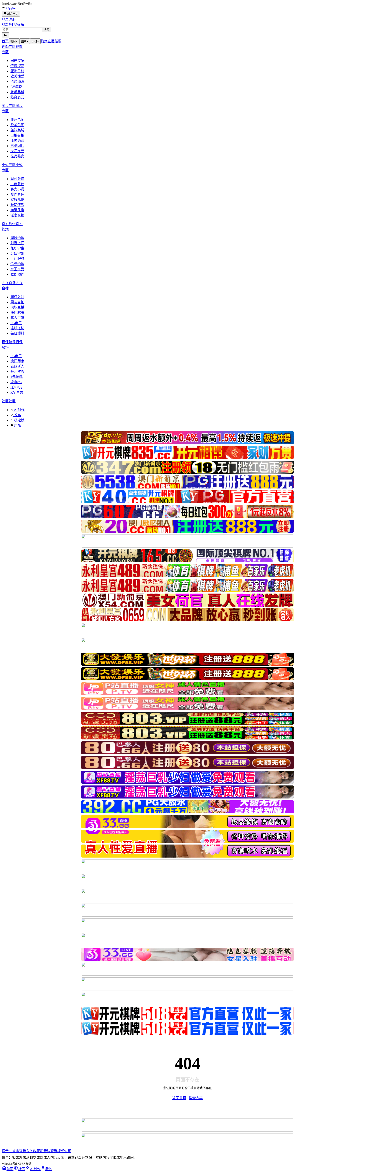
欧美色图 (17, 125)
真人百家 (17, 318)
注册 (12, 19)
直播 (51, 41)
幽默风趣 (17, 210)
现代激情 (17, 179)
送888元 (16, 387)
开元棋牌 (17, 371)
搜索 (46, 29)
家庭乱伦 (17, 199)
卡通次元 (17, 151)
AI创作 (19, 410)
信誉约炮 (17, 264)
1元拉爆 (16, 377)
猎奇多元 (17, 97)
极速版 (19, 420)
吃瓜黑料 (17, 92)
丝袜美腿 (17, 130)
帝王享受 (17, 269)
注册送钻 (17, 328)
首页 (5, 41)
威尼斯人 (17, 366)
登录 (5, 19)
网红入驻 (17, 297)
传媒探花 (17, 66)
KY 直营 (16, 392)
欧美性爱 (17, 76)
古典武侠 (17, 184)
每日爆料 (17, 333)
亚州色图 (17, 120)
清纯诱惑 (17, 140)
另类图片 (17, 146)
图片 (24, 41)
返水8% (16, 382)
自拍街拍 (17, 135)
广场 (17, 425)
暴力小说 (17, 189)
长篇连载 (17, 205)
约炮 (44, 41)
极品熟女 (17, 156)
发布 (17, 415)
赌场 (57, 41)
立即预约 (17, 274)
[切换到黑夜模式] (5, 35)
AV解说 (16, 87)
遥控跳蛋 (17, 312)
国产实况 (17, 61)
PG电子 (16, 323)
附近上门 (17, 243)
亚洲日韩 (17, 71)
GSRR (21, 1163)
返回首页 (179, 1098)
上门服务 (17, 259)
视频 (14, 41)
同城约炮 (17, 238)
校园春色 (17, 194)
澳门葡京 (17, 361)
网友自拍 (17, 302)
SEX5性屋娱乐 (13, 24)
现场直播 (17, 307)
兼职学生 (17, 248)
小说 (35, 41)
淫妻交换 (17, 215)
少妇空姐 (17, 253)
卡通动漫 (17, 81)
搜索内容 (196, 1098)
